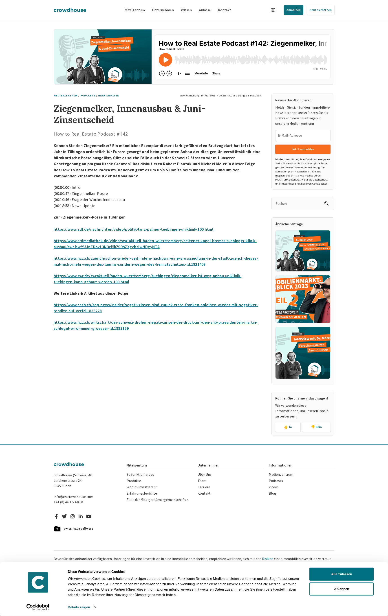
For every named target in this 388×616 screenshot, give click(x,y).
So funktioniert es (140, 474)
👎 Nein (316, 427)
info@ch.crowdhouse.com (73, 496)
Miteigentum (135, 10)
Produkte (134, 480)
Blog (272, 493)
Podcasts (87, 95)
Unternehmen (163, 10)
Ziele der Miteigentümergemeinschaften (158, 499)
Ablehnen (341, 589)
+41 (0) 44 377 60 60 (68, 502)
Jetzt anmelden (303, 149)
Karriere (204, 487)
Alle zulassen (341, 574)
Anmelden (294, 10)
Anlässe (205, 10)
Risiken (267, 558)
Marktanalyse (108, 95)
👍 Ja (288, 427)
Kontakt (224, 10)
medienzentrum (65, 95)
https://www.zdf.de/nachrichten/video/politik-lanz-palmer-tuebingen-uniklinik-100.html (133, 229)
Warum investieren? (142, 487)
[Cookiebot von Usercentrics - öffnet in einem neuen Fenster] (38, 607)
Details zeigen (79, 607)
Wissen (186, 10)
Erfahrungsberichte (142, 493)
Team (202, 480)
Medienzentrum (281, 474)
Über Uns (205, 474)
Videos (274, 487)
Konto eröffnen (321, 10)
